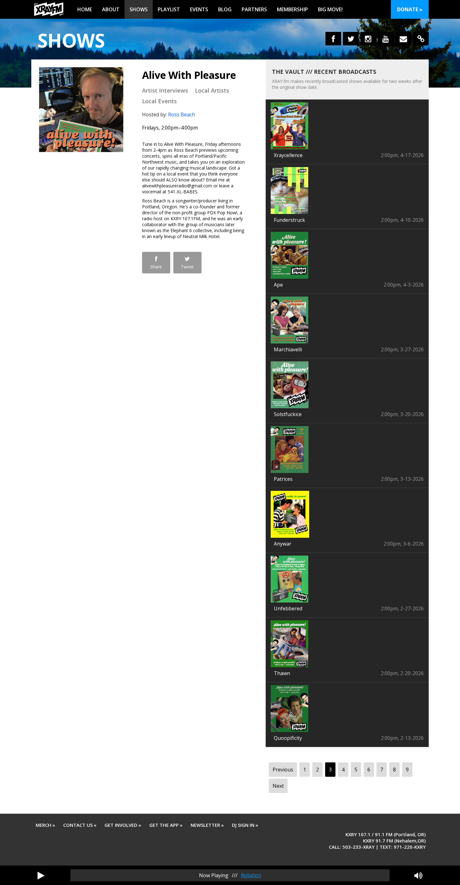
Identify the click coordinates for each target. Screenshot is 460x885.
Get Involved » (123, 825)
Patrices (283, 479)
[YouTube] (386, 38)
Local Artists (212, 90)
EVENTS (199, 9)
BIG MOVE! (330, 9)
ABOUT (111, 9)
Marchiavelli (288, 349)
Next (278, 785)
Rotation (251, 875)
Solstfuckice (288, 414)
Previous (283, 769)
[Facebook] (333, 38)
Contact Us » (79, 825)
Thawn (282, 673)
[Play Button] (41, 875)
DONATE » (409, 9)
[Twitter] (351, 38)
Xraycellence (288, 155)
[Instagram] (368, 38)
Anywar (282, 543)
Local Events (159, 101)
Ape (278, 284)
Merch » (45, 825)
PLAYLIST (169, 9)
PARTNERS (254, 9)
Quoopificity (288, 738)
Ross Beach (181, 114)
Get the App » (165, 825)
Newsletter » (207, 825)
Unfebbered (288, 608)
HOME (84, 9)
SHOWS (139, 9)
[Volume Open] (418, 875)
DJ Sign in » (245, 825)
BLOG (225, 9)
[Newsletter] (403, 38)
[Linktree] (421, 38)
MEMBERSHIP (292, 9)
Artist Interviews (165, 90)
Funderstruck (289, 219)
